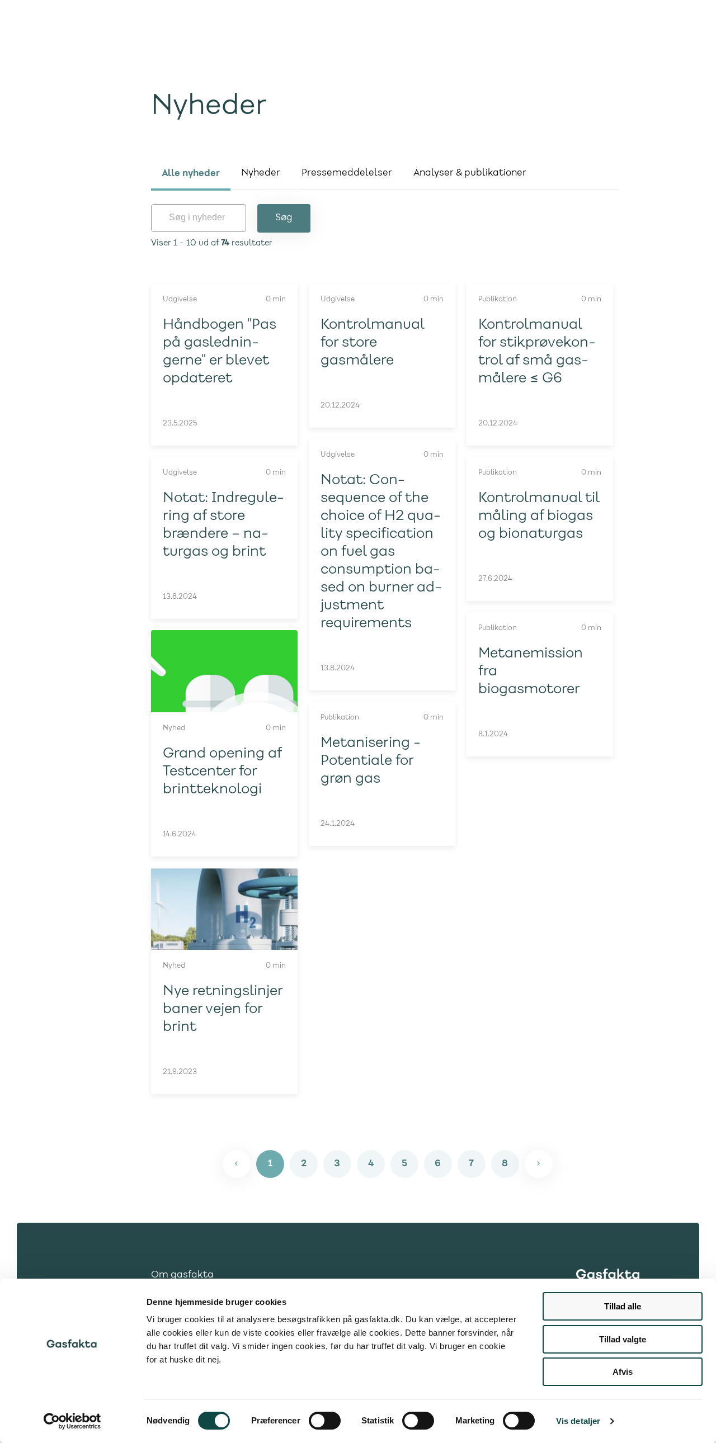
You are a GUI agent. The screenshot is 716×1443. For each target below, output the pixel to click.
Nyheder (260, 173)
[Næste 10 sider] (539, 1164)
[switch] (325, 1421)
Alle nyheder (191, 173)
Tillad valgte (622, 1339)
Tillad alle (622, 1306)
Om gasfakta (182, 1275)
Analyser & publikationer (469, 173)
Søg (284, 218)
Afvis (623, 1371)
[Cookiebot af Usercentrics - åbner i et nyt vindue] (72, 1421)
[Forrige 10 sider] (237, 1164)
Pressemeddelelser (347, 173)
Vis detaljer (578, 1421)
